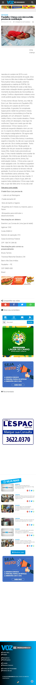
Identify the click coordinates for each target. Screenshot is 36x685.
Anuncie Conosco (8, 665)
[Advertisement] (15, 60)
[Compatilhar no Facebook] (14, 304)
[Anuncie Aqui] (18, 374)
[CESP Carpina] (18, 281)
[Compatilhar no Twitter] (22, 304)
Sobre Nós (6, 652)
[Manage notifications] (32, 681)
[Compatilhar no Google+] (5, 304)
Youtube (22, 318)
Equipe (5, 654)
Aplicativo (30, 318)
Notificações (6, 660)
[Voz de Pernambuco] (16, 2)
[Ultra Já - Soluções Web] (18, 682)
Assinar (30, 322)
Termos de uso (7, 670)
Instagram (13, 318)
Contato (5, 663)
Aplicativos (6, 658)
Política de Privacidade (9, 668)
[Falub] (18, 7)
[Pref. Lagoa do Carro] (18, 341)
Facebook (5, 318)
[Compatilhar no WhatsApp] (30, 304)
